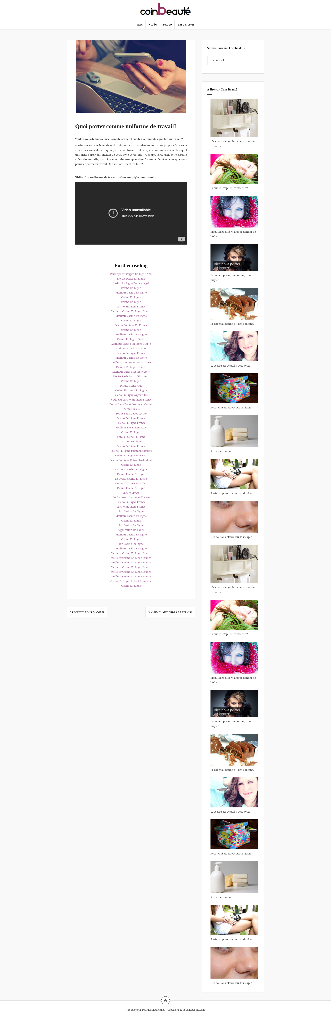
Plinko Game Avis (131, 385)
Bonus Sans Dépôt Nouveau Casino (131, 404)
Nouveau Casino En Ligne (131, 469)
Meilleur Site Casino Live (131, 427)
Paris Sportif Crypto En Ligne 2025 (131, 274)
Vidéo (153, 24)
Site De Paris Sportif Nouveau (131, 376)
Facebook (218, 60)
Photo (167, 24)
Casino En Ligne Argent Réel (131, 395)
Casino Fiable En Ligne (131, 474)
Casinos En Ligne (131, 441)
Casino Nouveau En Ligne (131, 390)
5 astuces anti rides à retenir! (170, 612)
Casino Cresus (131, 409)
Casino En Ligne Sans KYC (131, 455)
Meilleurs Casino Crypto (131, 348)
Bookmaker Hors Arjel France (131, 497)
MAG (140, 24)
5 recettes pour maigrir (87, 612)
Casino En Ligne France (131, 306)
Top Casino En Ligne (131, 511)
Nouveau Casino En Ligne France (131, 399)
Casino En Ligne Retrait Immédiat (131, 581)
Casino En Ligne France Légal (131, 283)
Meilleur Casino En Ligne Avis (131, 371)
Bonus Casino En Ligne (131, 436)
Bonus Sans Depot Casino (131, 413)
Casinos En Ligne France (131, 367)
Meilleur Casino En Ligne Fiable (131, 343)
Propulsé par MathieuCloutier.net (146, 1009)
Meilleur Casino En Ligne (131, 292)
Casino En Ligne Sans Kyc (131, 483)
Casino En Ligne (131, 288)
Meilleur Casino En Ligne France (131, 311)
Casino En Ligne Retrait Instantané (131, 460)
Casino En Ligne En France (131, 325)
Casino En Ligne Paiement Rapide (131, 450)
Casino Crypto (131, 492)
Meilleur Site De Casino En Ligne (131, 362)
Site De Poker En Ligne (131, 278)
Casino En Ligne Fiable (131, 339)
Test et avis (186, 24)
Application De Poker (131, 530)
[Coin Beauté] (165, 9)
